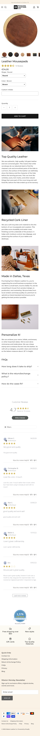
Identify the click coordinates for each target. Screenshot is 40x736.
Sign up (7, 698)
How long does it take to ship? (17, 366)
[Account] (33, 7)
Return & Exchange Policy (11, 662)
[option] (20, 30)
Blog (3, 671)
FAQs (4, 665)
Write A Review (20, 418)
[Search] (6, 7)
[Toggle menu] (2, 7)
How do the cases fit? (12, 384)
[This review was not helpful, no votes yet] (34, 460)
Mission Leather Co (11, 729)
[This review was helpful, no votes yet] (31, 460)
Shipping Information (9, 659)
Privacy (4, 668)
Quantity (5, 103)
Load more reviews (20, 596)
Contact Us (6, 656)
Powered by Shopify (24, 729)
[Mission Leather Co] (20, 7)
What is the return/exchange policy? (16, 375)
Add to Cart (20, 116)
